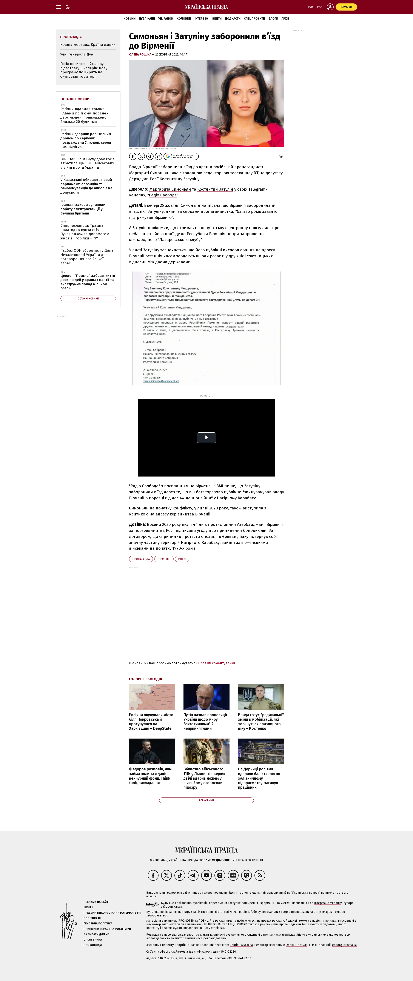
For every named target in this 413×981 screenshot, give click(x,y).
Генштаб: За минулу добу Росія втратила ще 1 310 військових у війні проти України (87, 163)
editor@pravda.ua (344, 945)
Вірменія (163, 559)
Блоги (273, 18)
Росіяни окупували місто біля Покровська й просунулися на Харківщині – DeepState (151, 722)
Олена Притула (296, 945)
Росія (182, 559)
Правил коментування (217, 663)
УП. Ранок (165, 18)
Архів (286, 18)
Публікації (147, 18)
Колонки (184, 18)
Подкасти (232, 18)
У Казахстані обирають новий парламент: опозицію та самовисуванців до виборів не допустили (86, 186)
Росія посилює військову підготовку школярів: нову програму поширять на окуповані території (83, 70)
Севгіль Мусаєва (241, 945)
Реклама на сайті (96, 902)
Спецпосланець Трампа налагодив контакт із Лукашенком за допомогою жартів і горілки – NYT (84, 232)
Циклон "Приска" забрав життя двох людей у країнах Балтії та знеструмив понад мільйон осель (87, 282)
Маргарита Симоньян (170, 189)
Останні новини (74, 99)
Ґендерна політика (97, 923)
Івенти (216, 18)
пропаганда (141, 559)
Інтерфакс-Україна (327, 903)
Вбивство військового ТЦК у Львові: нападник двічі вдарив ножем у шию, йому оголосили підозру (204, 778)
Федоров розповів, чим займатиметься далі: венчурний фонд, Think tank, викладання (150, 776)
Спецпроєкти (254, 18)
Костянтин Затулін (215, 189)
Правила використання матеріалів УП (112, 912)
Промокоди (92, 945)
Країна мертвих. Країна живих (87, 44)
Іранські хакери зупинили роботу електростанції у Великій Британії (82, 208)
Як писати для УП (96, 934)
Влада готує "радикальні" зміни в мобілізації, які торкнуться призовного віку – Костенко (261, 722)
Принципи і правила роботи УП (107, 928)
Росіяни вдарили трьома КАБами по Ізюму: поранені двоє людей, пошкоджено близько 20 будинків (84, 115)
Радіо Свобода (163, 195)
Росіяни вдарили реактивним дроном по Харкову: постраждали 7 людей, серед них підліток (85, 140)
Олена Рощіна (140, 54)
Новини (129, 18)
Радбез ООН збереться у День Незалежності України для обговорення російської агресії (86, 256)
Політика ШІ (92, 918)
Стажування (92, 939)
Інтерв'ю (201, 18)
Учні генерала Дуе (76, 54)
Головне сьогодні (145, 679)
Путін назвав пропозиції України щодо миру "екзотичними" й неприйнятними (205, 722)
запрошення (252, 233)
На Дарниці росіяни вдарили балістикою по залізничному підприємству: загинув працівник (259, 778)
